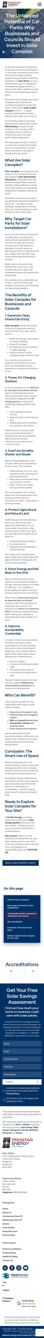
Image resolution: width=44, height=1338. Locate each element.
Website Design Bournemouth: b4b (19, 1335)
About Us (6, 1212)
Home (5, 1208)
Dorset (25, 1130)
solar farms (23, 81)
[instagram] (19, 1268)
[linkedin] (5, 1268)
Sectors (6, 1223)
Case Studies (8, 1227)
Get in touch (11, 835)
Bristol (26, 1124)
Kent (18, 1124)
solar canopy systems (19, 821)
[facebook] (12, 1268)
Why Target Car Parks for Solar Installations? (20, 906)
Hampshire (15, 1130)
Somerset (7, 1132)
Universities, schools (20, 723)
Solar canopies (12, 171)
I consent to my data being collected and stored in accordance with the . (22, 1091)
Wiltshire (33, 1130)
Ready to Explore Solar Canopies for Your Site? (21, 937)
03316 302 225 (20, 1192)
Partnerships (8, 1235)
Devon (19, 1132)
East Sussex (27, 1127)
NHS (12, 720)
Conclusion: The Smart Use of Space (19, 928)
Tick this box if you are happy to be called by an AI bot (22, 1099)
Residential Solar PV (12, 1220)
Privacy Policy (12, 1093)
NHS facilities (11, 126)
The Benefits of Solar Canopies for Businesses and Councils (22, 914)
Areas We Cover (9, 1231)
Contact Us (7, 1260)
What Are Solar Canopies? (18, 899)
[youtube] (25, 1268)
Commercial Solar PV (12, 1216)
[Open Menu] (40, 4)
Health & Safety (10, 1256)
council (22, 720)
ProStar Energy (14, 817)
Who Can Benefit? (14, 922)
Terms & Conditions (11, 1249)
